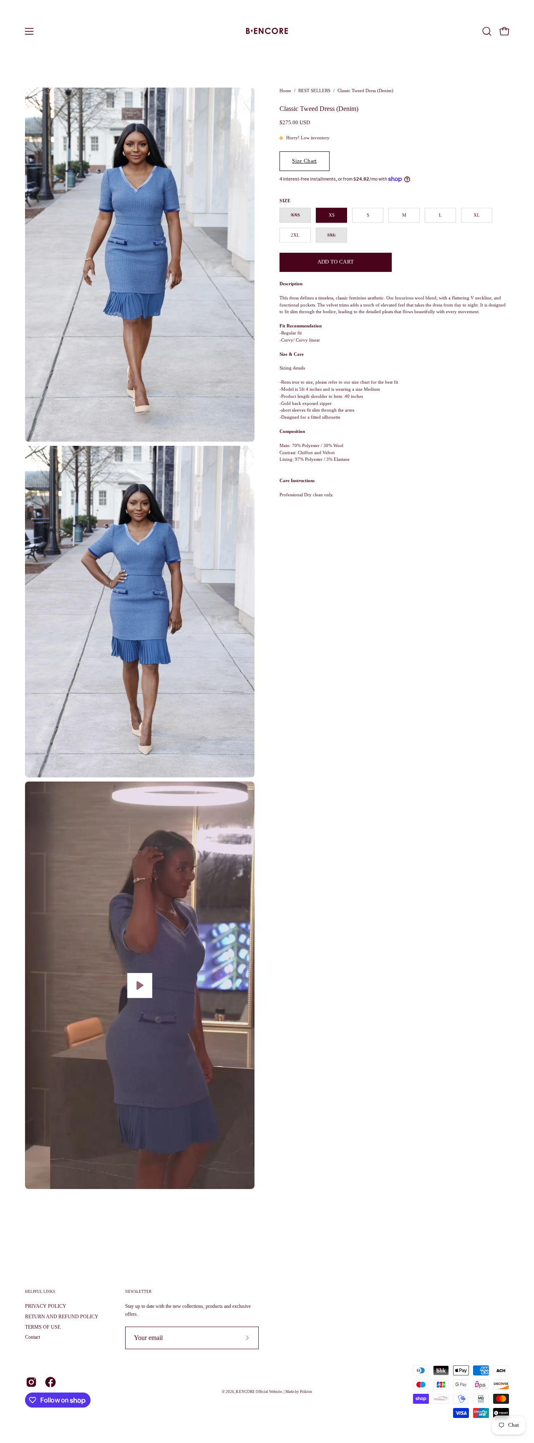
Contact (32, 1337)
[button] (487, 31)
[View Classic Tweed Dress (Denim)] (139, 985)
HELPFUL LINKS (40, 1292)
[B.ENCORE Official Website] (267, 31)
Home (285, 90)
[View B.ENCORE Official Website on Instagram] (31, 1382)
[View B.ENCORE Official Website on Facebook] (50, 1382)
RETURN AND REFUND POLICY (61, 1317)
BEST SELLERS (314, 90)
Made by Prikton (298, 1392)
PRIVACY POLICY (45, 1306)
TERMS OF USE (42, 1327)
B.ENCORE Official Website (259, 1392)
